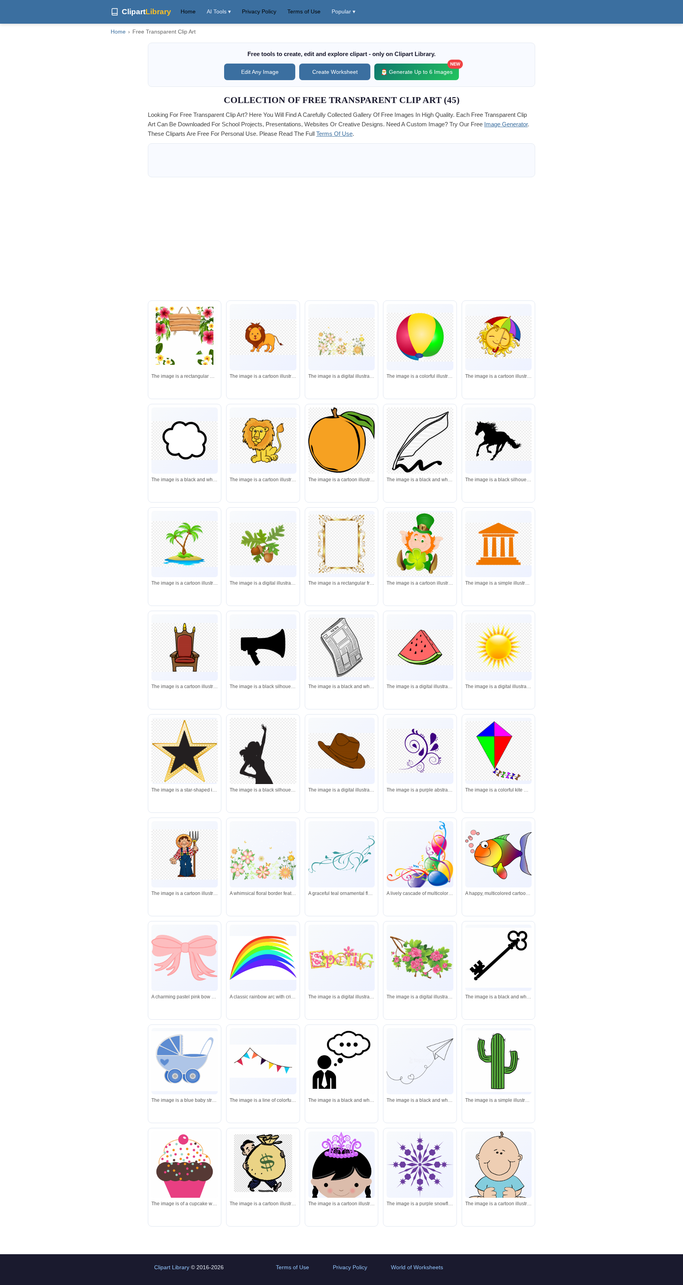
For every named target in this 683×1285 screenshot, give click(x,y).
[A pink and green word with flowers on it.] (341, 958)
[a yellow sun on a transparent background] (498, 647)
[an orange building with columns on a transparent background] (498, 544)
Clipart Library (171, 1267)
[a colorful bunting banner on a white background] (263, 1061)
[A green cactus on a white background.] (498, 1061)
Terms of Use (304, 11)
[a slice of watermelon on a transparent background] (420, 647)
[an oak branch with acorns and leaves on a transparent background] (263, 544)
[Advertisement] (341, 239)
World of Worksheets (417, 1267)
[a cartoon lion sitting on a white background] (263, 440)
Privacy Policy (259, 11)
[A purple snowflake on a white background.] (420, 1164)
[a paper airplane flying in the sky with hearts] (420, 1061)
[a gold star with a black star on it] (184, 751)
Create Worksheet (335, 72)
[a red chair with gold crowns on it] (184, 647)
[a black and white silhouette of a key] (498, 958)
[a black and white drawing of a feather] (420, 440)
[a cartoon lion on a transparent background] (263, 337)
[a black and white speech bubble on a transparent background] (184, 440)
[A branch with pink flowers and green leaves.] (420, 958)
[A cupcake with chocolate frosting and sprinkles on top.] (184, 1166)
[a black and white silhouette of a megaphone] (263, 647)
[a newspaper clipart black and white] (341, 647)
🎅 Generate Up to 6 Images (420, 69)
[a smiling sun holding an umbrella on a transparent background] (498, 337)
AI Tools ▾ (219, 11)
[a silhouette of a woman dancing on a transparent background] (263, 780)
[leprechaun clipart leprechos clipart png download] (420, 544)
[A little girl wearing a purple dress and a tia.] (341, 1181)
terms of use (334, 133)
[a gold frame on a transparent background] (341, 544)
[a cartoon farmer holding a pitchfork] (184, 854)
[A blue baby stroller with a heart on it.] (184, 1061)
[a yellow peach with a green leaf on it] (341, 440)
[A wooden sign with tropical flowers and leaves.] (184, 338)
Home (188, 11)
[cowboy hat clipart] (341, 751)
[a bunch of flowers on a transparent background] (341, 337)
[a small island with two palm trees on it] (184, 544)
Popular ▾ (343, 11)
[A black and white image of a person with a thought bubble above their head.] (341, 1062)
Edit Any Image (260, 72)
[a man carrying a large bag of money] (263, 1166)
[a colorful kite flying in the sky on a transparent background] (498, 750)
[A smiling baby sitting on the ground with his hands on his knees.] (498, 1173)
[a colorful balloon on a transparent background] (420, 337)
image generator (506, 124)
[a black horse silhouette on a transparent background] (498, 441)
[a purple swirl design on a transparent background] (420, 751)
